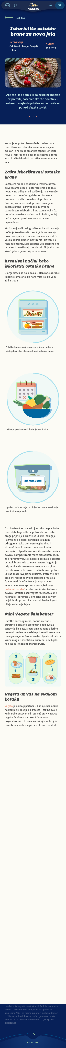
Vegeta (9, 706)
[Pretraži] (15, 5)
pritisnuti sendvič (15, 589)
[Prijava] (50, 5)
